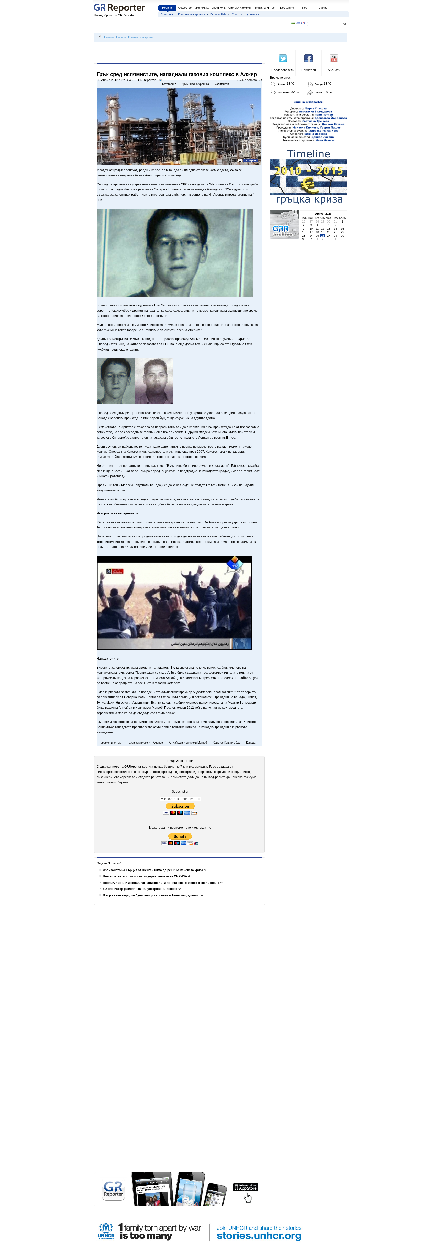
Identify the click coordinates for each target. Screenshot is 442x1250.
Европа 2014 (218, 14)
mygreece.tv (252, 14)
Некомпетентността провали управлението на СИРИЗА (145, 876)
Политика (167, 14)
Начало (109, 37)
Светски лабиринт (240, 7)
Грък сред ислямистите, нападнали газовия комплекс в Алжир (177, 74)
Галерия (250, 160)
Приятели (308, 70)
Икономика (202, 7)
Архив (323, 7)
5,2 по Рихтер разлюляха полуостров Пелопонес (140, 889)
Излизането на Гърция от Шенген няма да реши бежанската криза (153, 870)
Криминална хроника (191, 14)
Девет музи (219, 7)
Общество (185, 7)
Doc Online (287, 7)
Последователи (282, 70)
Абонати (334, 70)
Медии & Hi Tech (265, 7)
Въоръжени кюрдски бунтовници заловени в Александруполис (151, 895)
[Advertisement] (180, 53)
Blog (304, 7)
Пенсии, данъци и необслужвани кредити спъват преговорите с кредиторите (161, 883)
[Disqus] (180, 974)
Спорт (236, 14)
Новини (167, 7)
